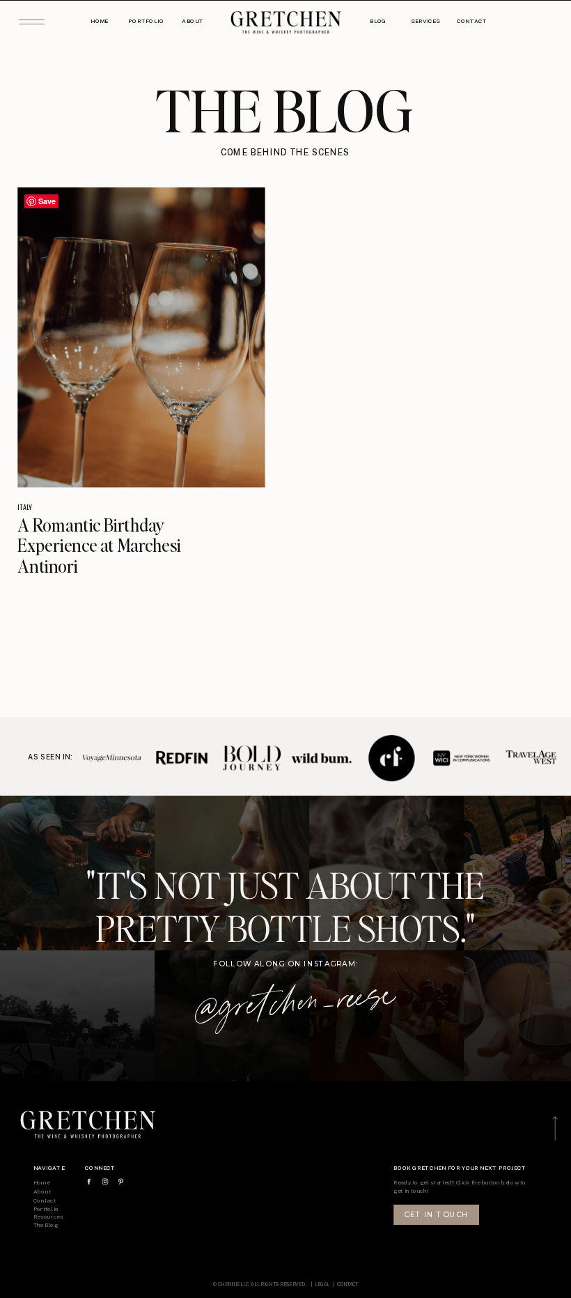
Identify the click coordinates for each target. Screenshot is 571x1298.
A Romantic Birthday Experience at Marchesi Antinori (98, 544)
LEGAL (323, 1284)
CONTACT (348, 1284)
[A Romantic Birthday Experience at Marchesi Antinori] (141, 337)
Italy (24, 506)
